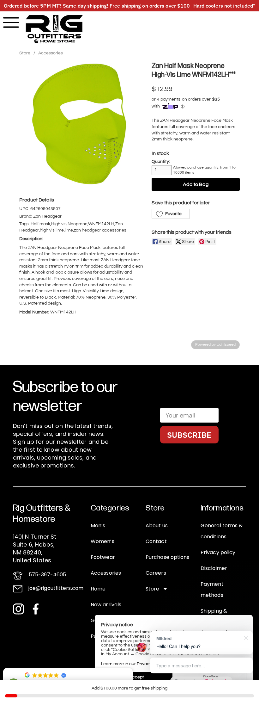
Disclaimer (214, 568)
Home (98, 588)
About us (157, 525)
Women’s (102, 541)
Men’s (98, 525)
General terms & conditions (222, 531)
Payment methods (212, 589)
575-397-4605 (47, 574)
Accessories (50, 53)
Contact (156, 541)
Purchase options (168, 557)
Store (24, 53)
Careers (156, 573)
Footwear (103, 557)
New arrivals (106, 604)
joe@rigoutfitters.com (55, 588)
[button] (171, 214)
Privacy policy (218, 552)
